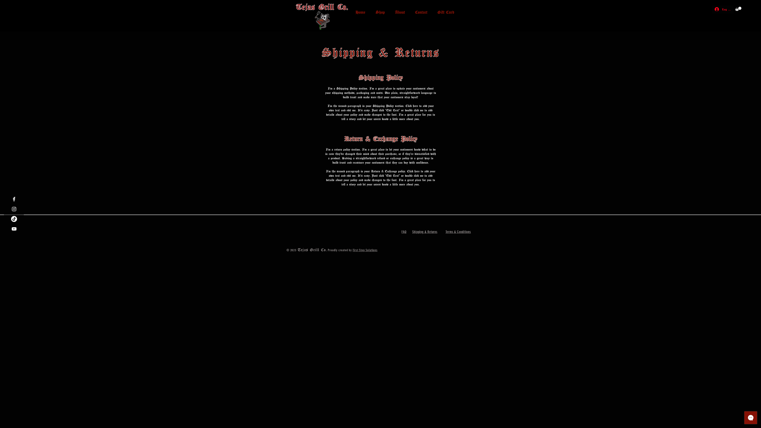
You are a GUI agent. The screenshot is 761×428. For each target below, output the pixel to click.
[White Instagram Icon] (14, 209)
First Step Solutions (365, 250)
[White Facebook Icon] (14, 199)
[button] (738, 9)
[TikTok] (14, 219)
